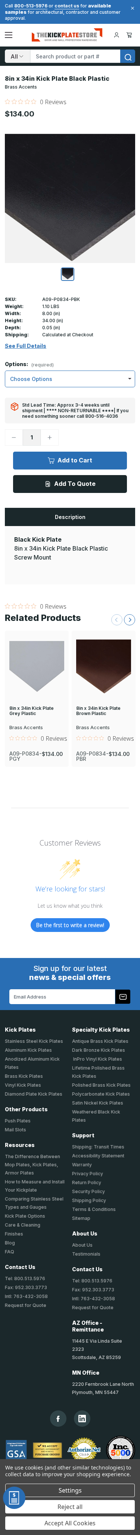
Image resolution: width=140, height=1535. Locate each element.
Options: (29, 364)
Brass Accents (21, 87)
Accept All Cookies (70, 1523)
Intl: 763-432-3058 (26, 1296)
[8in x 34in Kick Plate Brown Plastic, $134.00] (103, 667)
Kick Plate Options (25, 1216)
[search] (127, 56)
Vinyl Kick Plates (23, 1085)
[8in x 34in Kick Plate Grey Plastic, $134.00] (36, 667)
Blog (10, 1243)
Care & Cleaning (22, 1225)
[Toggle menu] (8, 35)
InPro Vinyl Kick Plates (97, 1059)
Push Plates (18, 1121)
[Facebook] (58, 1419)
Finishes (14, 1234)
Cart (130, 35)
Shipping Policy (89, 1200)
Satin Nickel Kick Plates (97, 1103)
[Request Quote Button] (14, 1498)
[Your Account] (116, 35)
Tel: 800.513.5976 (25, 1278)
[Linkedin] (82, 1418)
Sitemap (81, 1218)
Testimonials (86, 1254)
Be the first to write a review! (70, 925)
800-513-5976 (30, 6)
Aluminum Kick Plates (28, 1050)
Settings (70, 1490)
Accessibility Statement (98, 1156)
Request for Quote (25, 1305)
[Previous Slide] (116, 619)
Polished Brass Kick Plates (101, 1085)
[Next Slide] (129, 619)
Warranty (82, 1164)
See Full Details (25, 346)
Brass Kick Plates (24, 1076)
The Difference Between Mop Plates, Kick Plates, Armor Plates (32, 1165)
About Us (82, 1245)
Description (70, 517)
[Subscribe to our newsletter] (123, 996)
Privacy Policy (87, 1173)
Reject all (70, 1507)
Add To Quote (75, 483)
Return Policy (86, 1182)
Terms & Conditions (94, 1209)
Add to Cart (74, 460)
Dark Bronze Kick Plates (98, 1050)
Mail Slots (15, 1129)
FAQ (9, 1251)
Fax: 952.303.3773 (26, 1287)
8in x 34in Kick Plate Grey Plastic (31, 711)
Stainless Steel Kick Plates (34, 1041)
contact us (67, 6)
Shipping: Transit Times (98, 1147)
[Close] (131, 8)
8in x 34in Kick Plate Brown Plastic (98, 711)
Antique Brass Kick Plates (100, 1041)
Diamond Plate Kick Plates (33, 1094)
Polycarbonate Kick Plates (101, 1094)
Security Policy (88, 1191)
